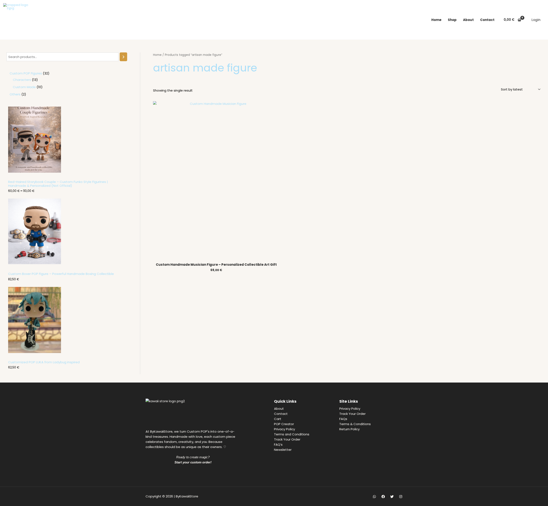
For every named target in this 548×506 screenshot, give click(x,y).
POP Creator (284, 424)
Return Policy (349, 429)
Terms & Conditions (355, 424)
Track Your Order (287, 439)
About (468, 20)
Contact (487, 20)
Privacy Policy (284, 429)
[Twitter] (392, 496)
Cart (277, 419)
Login (536, 20)
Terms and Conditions (291, 434)
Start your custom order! (192, 462)
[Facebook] (383, 496)
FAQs (343, 419)
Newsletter (283, 449)
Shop (452, 20)
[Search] (123, 56)
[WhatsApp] (374, 496)
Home (436, 20)
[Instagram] (400, 496)
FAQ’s (278, 444)
